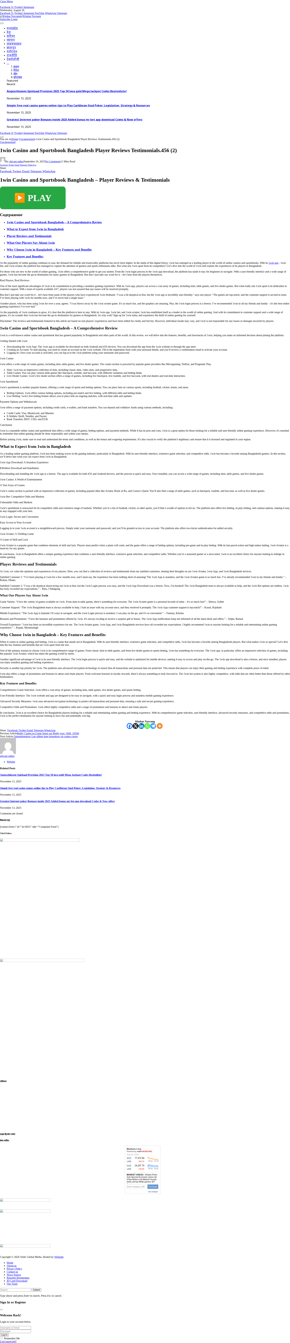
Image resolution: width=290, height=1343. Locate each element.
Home (10, 1262)
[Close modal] (1, 1309)
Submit (36, 1290)
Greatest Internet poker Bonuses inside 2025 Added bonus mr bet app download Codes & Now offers (74, 120)
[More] (159, 726)
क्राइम (16, 67)
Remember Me (12, 1338)
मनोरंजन (12, 52)
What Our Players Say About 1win (31, 242)
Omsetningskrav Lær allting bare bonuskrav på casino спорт (46, 736)
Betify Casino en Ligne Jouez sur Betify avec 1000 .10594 (48, 733)
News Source (14, 1274)
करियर (11, 36)
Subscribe (5, 19)
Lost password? (8, 1341)
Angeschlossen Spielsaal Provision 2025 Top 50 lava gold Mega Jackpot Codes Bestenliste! (67, 91)
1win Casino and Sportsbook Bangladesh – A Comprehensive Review (54, 222)
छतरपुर (11, 48)
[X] (135, 726)
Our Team (12, 1283)
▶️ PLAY (33, 198)
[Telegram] (153, 726)
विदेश (16, 70)
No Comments (52, 161)
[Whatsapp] (147, 726)
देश (9, 32)
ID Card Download (17, 1280)
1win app (273, 262)
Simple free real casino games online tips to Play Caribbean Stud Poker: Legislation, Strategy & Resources (78, 106)
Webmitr (58, 1257)
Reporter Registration (18, 1277)
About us (11, 1265)
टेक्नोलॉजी (13, 59)
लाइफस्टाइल (14, 44)
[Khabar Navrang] (20, 16)
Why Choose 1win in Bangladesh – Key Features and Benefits (49, 249)
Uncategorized (7, 142)
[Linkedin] (141, 726)
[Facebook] (130, 726)
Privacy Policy (14, 1268)
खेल (15, 74)
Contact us (12, 1271)
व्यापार (11, 40)
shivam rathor (16, 161)
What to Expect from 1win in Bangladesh (35, 229)
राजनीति (12, 55)
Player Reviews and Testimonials (29, 236)
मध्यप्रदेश (12, 28)
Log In (4, 1335)
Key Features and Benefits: (25, 256)
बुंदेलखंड (17, 77)
